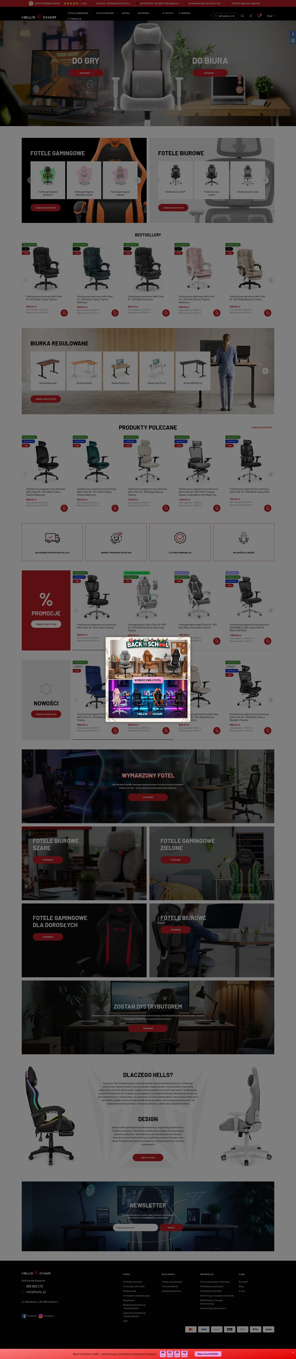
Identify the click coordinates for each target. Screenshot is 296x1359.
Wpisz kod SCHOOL (208, 1353)
